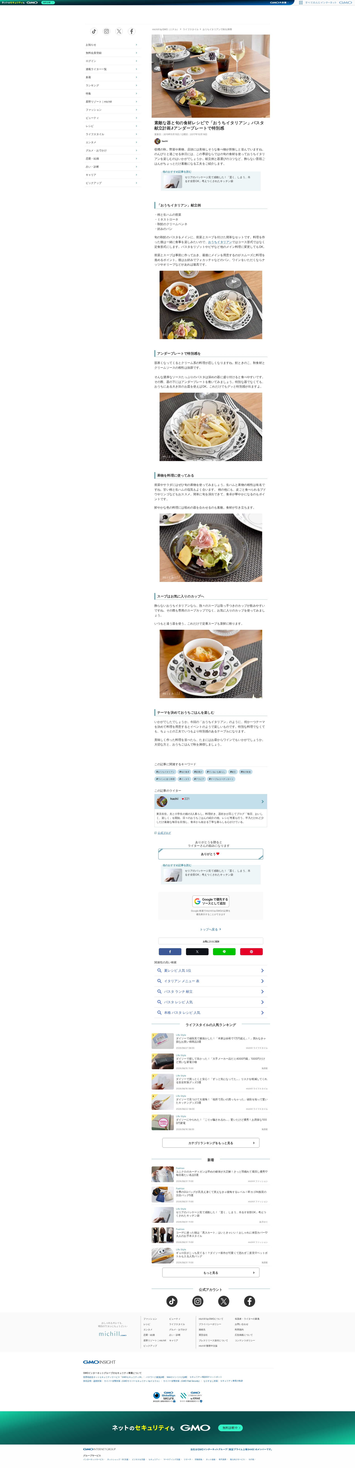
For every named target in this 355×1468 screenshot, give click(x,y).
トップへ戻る (209, 929)
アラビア (200, 779)
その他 (251, 1459)
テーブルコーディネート (222, 779)
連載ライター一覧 (96, 69)
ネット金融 (210, 1459)
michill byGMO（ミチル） (165, 29)
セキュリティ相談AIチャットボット (206, 1377)
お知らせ (91, 44)
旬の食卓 (185, 772)
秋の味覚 (246, 772)
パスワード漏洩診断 (155, 1377)
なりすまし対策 (211, 1381)
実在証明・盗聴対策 (92, 1381)
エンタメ (91, 142)
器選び (199, 772)
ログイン (91, 60)
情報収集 (198, 1459)
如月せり (263, 1222)
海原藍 (265, 1068)
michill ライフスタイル (257, 1048)
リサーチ (187, 1459)
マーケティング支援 (171, 1459)
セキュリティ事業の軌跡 (231, 1381)
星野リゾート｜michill (99, 101)
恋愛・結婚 (92, 158)
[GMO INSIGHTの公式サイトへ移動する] (99, 1362)
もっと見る (210, 1273)
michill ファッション (258, 1181)
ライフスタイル (95, 134)
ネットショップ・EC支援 (117, 1459)
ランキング (92, 85)
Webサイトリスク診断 (177, 1377)
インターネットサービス (93, 1459)
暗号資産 (222, 1459)
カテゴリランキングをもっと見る (210, 1143)
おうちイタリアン (220, 242)
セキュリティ (154, 1459)
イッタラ (185, 779)
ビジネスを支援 (138, 1459)
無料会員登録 (94, 52)
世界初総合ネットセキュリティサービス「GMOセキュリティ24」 (113, 1377)
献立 (234, 772)
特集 (88, 93)
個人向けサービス (237, 1459)
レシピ (90, 126)
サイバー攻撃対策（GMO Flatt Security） (182, 1381)
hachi (165, 141)
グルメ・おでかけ (96, 150)
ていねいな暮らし (217, 772)
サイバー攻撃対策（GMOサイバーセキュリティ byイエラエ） (132, 1381)
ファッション (94, 109)
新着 (88, 77)
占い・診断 (92, 166)
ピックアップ (94, 182)
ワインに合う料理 (166, 779)
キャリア (91, 174)
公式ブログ (164, 832)
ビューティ (92, 117)
